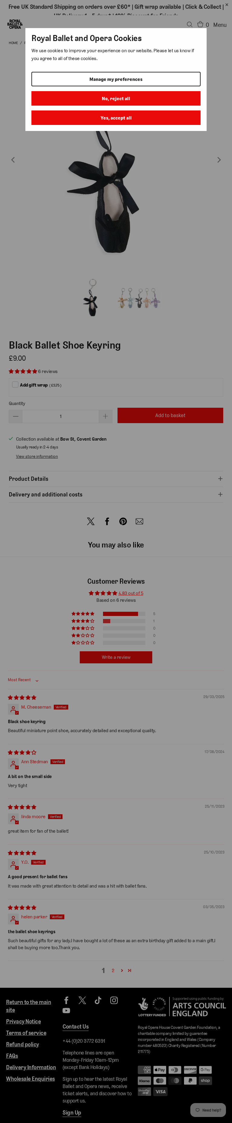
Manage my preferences (116, 79)
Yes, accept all (116, 118)
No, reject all (116, 98)
